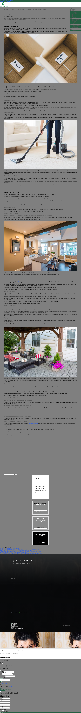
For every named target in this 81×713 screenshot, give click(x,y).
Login (73, 23)
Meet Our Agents (73, 9)
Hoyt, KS (73, 16)
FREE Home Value (40, 511)
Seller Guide (74, 26)
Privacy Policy (54, 622)
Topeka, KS (74, 11)
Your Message (2, 677)
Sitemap (61, 622)
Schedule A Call (74, 30)
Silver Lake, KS (74, 13)
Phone (1, 674)
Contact (71, 29)
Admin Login (67, 622)
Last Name (2, 672)
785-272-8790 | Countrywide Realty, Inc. (7, 0)
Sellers (71, 24)
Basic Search (74, 21)
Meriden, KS (74, 17)
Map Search (74, 22)
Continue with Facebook (4, 683)
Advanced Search (75, 20)
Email (1, 673)
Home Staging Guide (75, 27)
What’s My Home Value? (76, 25)
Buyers (71, 18)
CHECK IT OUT (40, 527)
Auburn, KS (74, 15)
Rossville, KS (74, 12)
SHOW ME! (2, 657)
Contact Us (62, 565)
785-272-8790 (10, 686)
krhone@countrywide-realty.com (5, 1)
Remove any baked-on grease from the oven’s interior (27, 281)
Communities (72, 10)
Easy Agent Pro (20, 628)
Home (71, 8)
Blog (70, 28)
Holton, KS (74, 14)
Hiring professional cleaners (33, 423)
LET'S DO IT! (2, 690)
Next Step (1, 678)
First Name (2, 671)
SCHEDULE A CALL (40, 542)
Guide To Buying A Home (76, 19)
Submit (1, 681)
